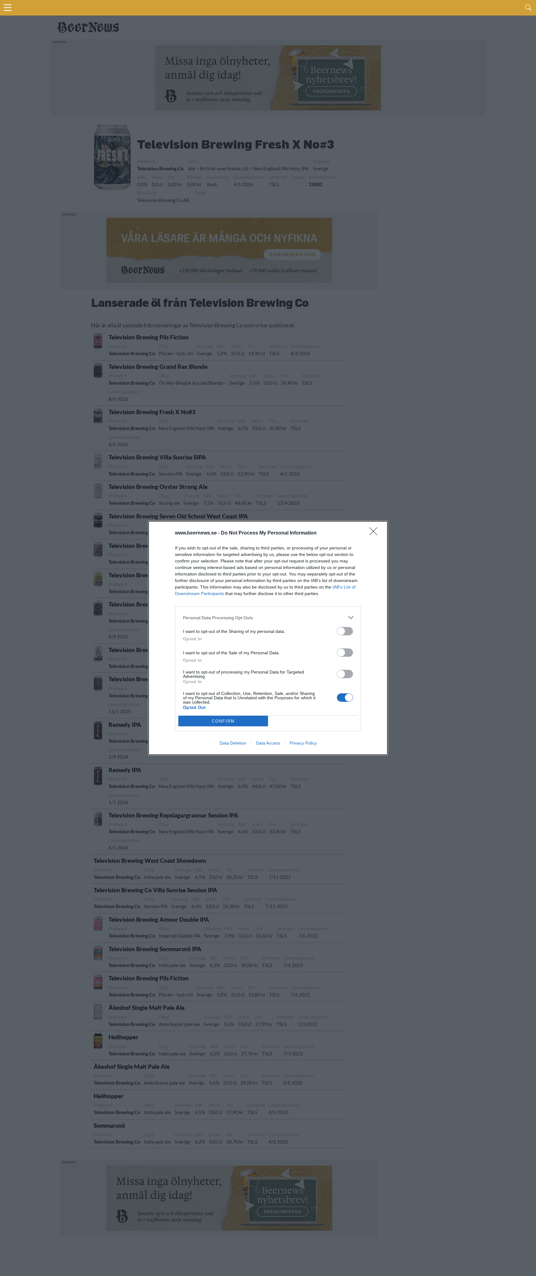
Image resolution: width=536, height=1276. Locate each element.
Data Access (268, 743)
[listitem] (268, 617)
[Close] (375, 533)
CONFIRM (223, 721)
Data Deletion (233, 743)
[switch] (345, 631)
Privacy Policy (303, 743)
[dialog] (268, 638)
